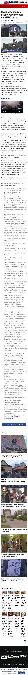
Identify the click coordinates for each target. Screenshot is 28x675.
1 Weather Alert (6, 6)
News (7, 649)
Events (7, 651)
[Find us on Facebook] (9, 667)
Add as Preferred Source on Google (14, 425)
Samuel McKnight (8, 20)
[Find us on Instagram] (15, 667)
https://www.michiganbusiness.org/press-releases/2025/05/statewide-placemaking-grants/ (15, 416)
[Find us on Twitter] (13, 667)
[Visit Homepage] (14, 2)
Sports (17, 649)
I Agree (22, 673)
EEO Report (22, 664)
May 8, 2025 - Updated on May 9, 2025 (12, 22)
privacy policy (13, 673)
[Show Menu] (2, 2)
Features (23, 649)
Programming (14, 651)
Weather (12, 649)
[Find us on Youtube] (17, 667)
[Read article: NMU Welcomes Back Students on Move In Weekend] (14, 518)
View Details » (23, 6)
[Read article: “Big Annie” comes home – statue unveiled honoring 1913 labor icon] (14, 444)
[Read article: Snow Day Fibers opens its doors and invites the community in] (14, 543)
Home (3, 649)
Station (20, 651)
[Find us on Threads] (11, 667)
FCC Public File (16, 664)
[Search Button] (26, 2)
